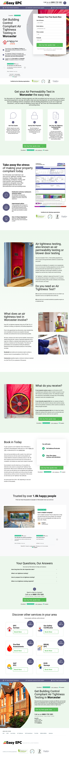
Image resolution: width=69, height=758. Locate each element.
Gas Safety (13, 733)
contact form (22, 450)
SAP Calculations (28, 733)
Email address (40, 26)
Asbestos (51, 733)
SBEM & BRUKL (43, 733)
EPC (3, 733)
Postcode (39, 37)
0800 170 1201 (56, 2)
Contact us (39, 722)
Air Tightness (20, 733)
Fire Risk (36, 733)
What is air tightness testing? (19, 573)
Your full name (40, 20)
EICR (7, 733)
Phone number (40, 32)
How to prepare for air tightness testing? (23, 577)
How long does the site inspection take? (22, 569)
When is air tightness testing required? (22, 581)
